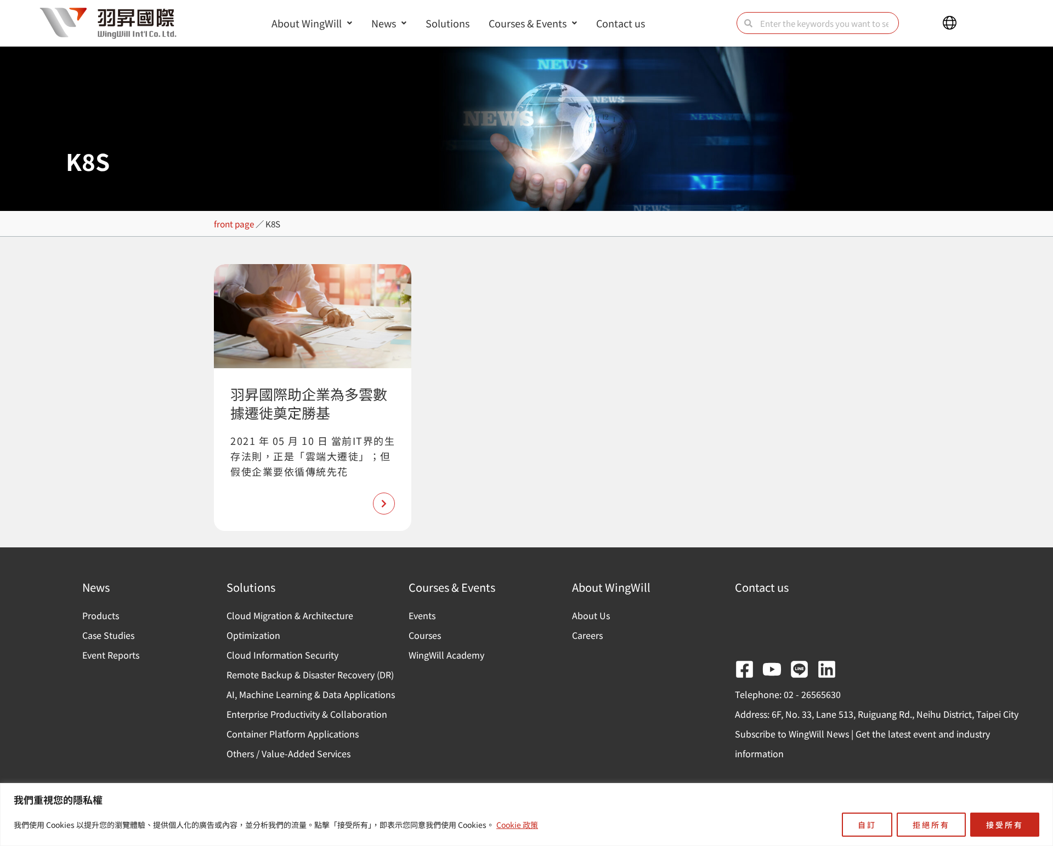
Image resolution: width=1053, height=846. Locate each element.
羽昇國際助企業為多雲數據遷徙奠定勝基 (308, 403)
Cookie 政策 (517, 824)
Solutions (447, 23)
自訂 (867, 824)
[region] (526, 814)
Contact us (620, 23)
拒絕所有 (931, 824)
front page (234, 224)
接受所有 (1004, 824)
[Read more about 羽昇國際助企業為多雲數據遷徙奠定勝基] (384, 504)
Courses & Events (528, 23)
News (383, 23)
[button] (949, 23)
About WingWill (306, 23)
